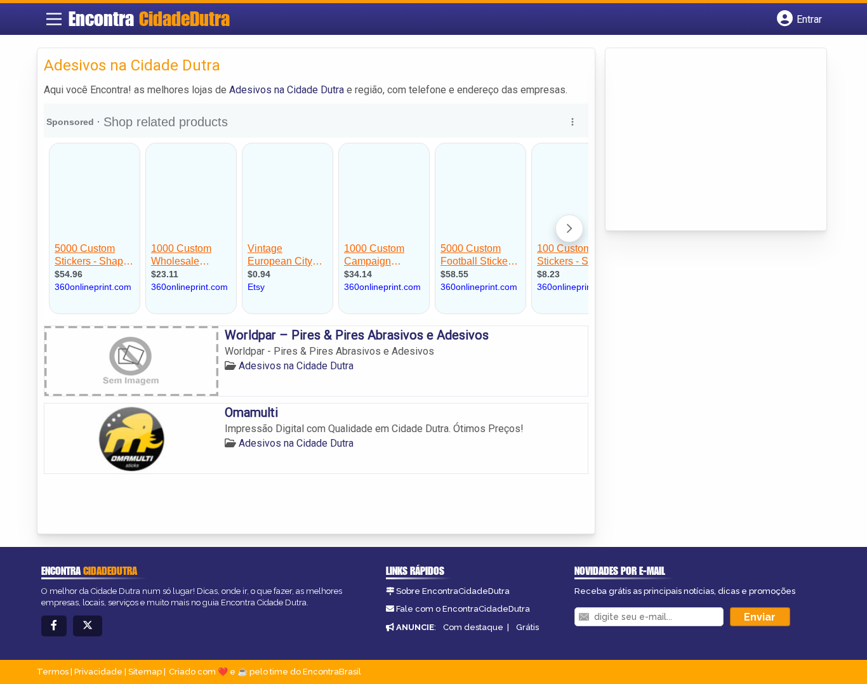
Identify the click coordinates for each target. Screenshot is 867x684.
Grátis (527, 627)
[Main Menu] (54, 19)
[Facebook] (54, 625)
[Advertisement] (707, 140)
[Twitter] (87, 625)
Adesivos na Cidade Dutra (286, 90)
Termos (53, 671)
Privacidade (98, 671)
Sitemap (145, 671)
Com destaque (473, 627)
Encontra (149, 18)
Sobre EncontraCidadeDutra (453, 591)
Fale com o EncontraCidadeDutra (463, 609)
